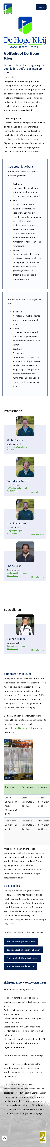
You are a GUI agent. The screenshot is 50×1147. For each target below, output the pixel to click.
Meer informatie (37, 492)
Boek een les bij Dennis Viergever (22, 958)
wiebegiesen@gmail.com (17, 447)
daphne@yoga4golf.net (16, 646)
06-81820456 (12, 648)
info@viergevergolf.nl (15, 530)
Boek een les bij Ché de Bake (20, 966)
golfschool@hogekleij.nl (20, 728)
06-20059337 (12, 533)
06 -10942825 (12, 450)
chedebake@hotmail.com (17, 573)
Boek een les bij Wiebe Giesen (21, 941)
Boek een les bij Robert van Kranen (23, 949)
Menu (41, 7)
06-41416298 (12, 575)
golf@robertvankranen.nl (17, 488)
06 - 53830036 (13, 491)
